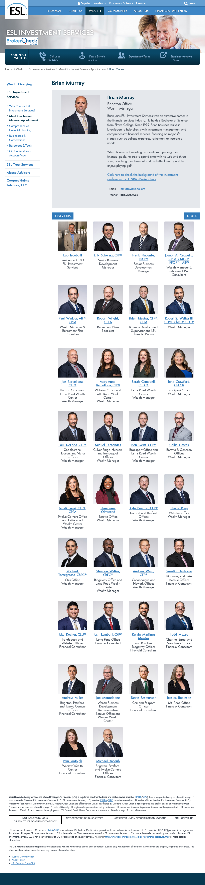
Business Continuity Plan (22, 856)
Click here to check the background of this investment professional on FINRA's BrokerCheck (142, 177)
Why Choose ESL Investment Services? (22, 108)
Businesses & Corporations (17, 138)
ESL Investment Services (41, 69)
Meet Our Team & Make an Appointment (82, 69)
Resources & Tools (20, 145)
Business (75, 11)
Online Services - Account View (20, 153)
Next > (192, 216)
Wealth (95, 11)
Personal (54, 11)
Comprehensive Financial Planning (20, 128)
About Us (141, 11)
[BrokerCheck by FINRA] (22, 40)
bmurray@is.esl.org (133, 188)
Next (195, 151)
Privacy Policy (18, 860)
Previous (57, 151)
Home (8, 69)
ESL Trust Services (20, 164)
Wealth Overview (19, 84)
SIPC (145, 797)
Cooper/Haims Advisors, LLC (18, 182)
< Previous (62, 216)
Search (193, 3)
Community (117, 11)
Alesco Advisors (18, 172)
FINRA (138, 797)
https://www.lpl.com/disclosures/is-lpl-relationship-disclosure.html (137, 836)
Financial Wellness (171, 11)
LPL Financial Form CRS (23, 863)
